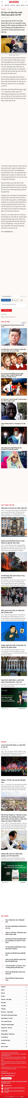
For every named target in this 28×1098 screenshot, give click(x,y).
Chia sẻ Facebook (6, 300)
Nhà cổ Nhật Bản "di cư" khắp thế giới (14, 921)
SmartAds (5, 708)
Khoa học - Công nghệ (7, 1012)
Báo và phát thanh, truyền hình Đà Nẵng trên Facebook (14, 1088)
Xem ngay (22, 882)
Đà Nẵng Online (7, 1085)
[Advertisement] (14, 248)
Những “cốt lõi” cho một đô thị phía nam (13, 781)
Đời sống (3, 1002)
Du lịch (3, 996)
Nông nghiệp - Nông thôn (7, 1034)
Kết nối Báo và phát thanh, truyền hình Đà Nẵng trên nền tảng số (14, 1082)
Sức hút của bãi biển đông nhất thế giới (15, 954)
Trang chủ (3, 9)
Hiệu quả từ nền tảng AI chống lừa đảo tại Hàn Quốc (12, 611)
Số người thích (12, 316)
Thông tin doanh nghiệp (7, 1024)
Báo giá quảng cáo (6, 1078)
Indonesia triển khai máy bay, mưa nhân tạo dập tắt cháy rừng (12, 542)
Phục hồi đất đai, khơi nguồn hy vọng (14, 979)
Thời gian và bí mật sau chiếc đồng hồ (14, 508)
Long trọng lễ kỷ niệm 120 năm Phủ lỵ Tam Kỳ (13, 746)
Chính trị (13, 5)
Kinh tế (23, 5)
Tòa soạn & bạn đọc (6, 1021)
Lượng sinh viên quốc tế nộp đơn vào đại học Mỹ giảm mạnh (13, 646)
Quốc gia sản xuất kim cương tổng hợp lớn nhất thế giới (15, 960)
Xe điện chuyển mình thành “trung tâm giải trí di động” (15, 948)
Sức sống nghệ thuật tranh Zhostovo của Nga (16, 927)
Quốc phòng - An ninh (6, 1018)
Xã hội (18, 5)
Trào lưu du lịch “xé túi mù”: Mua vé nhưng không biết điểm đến (15, 966)
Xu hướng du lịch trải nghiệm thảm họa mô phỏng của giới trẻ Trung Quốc (15, 940)
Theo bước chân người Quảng (9, 1015)
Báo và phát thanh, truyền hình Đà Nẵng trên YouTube (14, 1091)
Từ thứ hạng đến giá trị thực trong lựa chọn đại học (13, 577)
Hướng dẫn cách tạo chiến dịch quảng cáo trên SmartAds (11, 855)
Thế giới (9, 9)
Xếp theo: (3, 316)
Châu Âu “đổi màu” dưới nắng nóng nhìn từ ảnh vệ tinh (15, 933)
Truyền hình (4, 1031)
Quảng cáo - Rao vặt (6, 1027)
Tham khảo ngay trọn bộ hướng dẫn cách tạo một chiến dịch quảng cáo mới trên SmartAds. (13, 859)
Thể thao (3, 1005)
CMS (12, 1096)
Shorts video (4, 1046)
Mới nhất (7, 5)
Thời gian (7, 316)
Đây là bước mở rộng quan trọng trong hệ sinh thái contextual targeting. (13, 685)
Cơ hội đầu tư (4, 1037)
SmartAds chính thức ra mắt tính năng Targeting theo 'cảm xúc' (12, 681)
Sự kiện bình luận (5, 1040)
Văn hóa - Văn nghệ (6, 999)
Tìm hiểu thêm (21, 708)
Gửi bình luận (6, 310)
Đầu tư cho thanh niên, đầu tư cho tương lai (15, 973)
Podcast (3, 1043)
